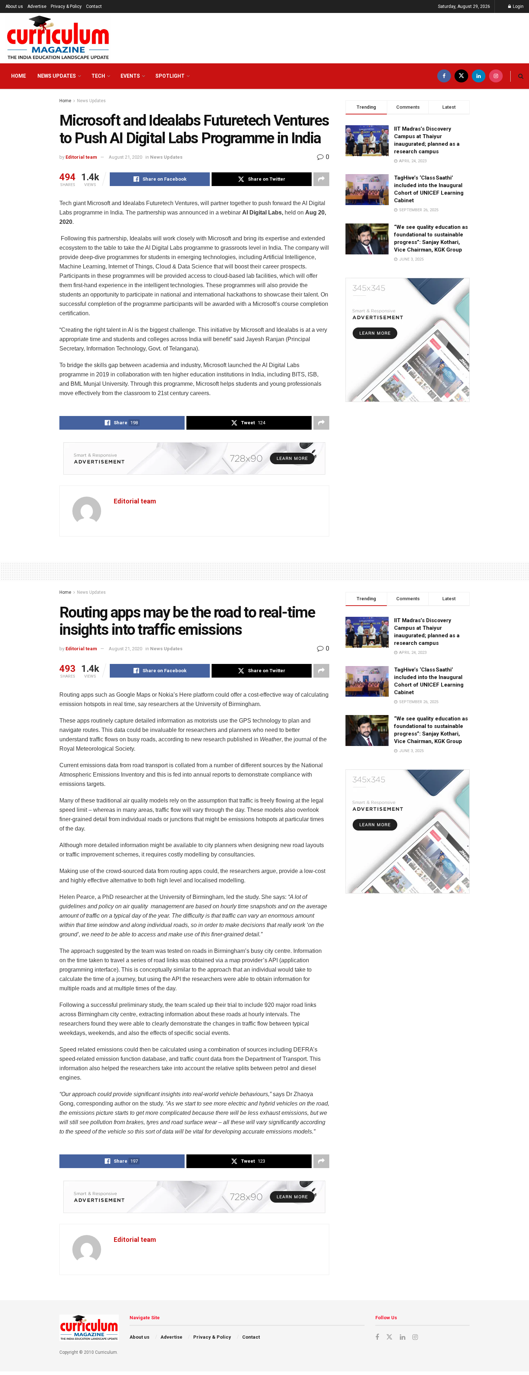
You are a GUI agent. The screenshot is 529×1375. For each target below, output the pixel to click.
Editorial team (81, 157)
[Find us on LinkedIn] (478, 76)
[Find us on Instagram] (496, 76)
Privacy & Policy (66, 6)
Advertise (36, 6)
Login (518, 6)
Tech (98, 76)
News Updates (56, 76)
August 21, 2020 (125, 157)
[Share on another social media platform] (321, 179)
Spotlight (170, 76)
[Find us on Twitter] (461, 76)
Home (18, 76)
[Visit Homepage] (58, 38)
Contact (94, 6)
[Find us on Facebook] (444, 76)
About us (14, 6)
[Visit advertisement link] (194, 458)
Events (130, 76)
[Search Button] (521, 76)
